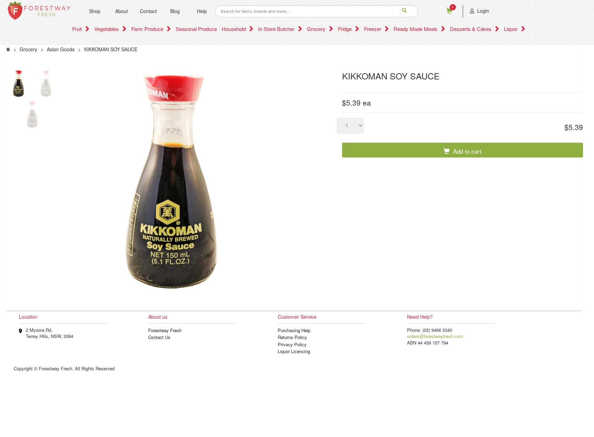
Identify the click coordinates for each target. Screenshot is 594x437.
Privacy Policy (292, 344)
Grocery (28, 49)
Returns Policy (292, 337)
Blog (175, 11)
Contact (148, 11)
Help (202, 11)
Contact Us (159, 337)
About (121, 11)
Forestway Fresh (165, 330)
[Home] (8, 48)
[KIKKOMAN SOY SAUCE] (18, 85)
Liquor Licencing (294, 351)
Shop (94, 11)
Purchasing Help (294, 330)
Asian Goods (61, 49)
